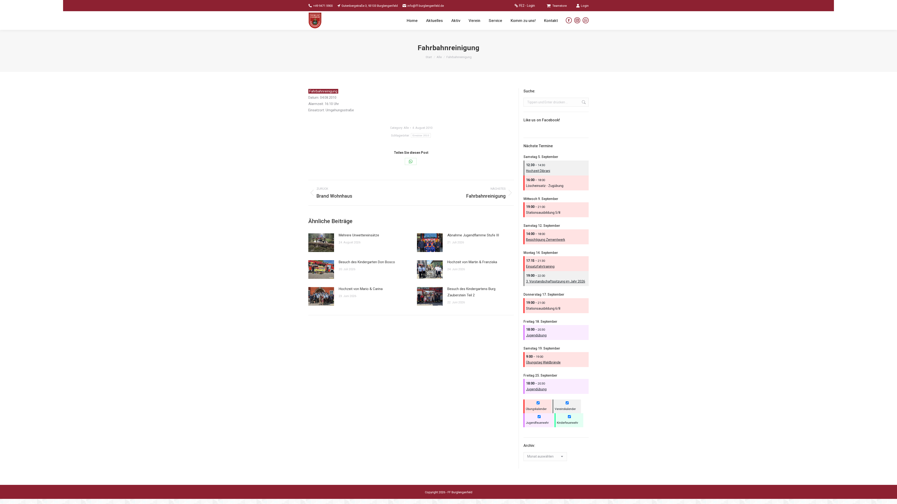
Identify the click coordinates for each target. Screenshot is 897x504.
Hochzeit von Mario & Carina (361, 289)
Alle (406, 128)
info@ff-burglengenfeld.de (425, 5)
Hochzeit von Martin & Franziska (472, 262)
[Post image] (321, 242)
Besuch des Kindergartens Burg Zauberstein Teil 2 (471, 292)
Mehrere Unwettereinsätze (359, 235)
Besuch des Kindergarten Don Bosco (367, 262)
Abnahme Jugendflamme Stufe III (473, 235)
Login (585, 5)
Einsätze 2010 (421, 135)
